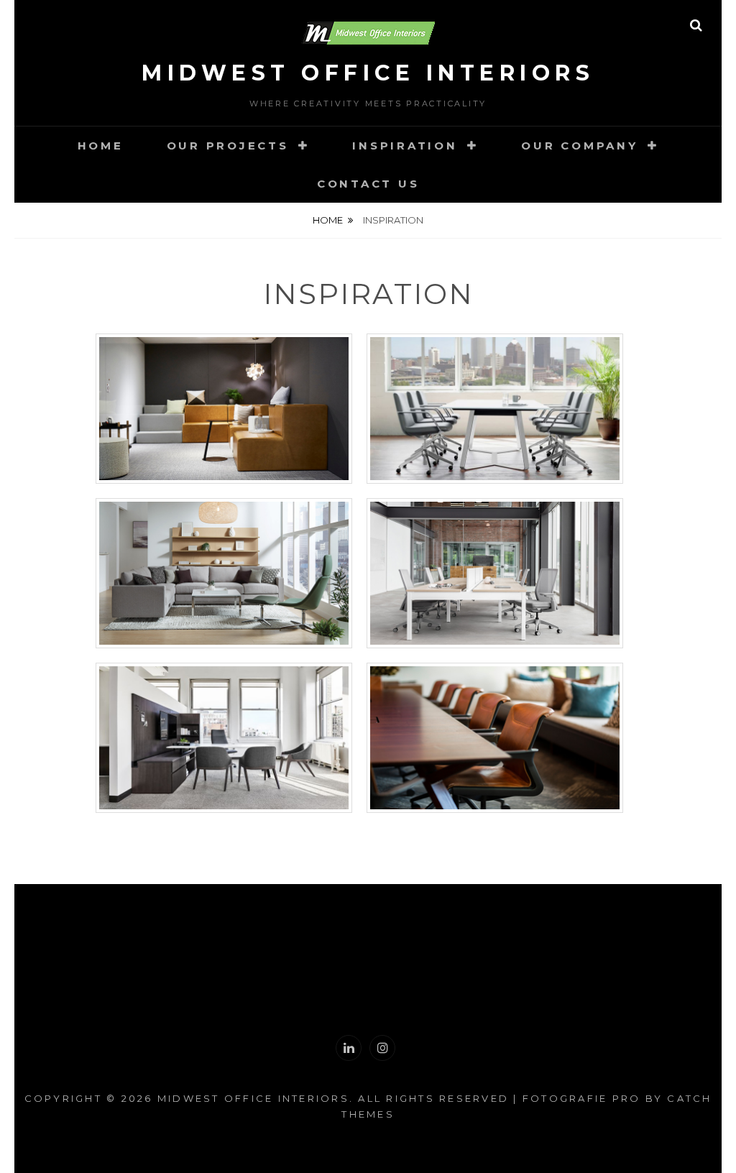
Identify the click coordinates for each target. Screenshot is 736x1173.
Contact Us (368, 183)
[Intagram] (382, 1048)
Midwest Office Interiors (368, 73)
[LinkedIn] (349, 1048)
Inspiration (404, 145)
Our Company (579, 145)
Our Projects (228, 145)
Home (101, 145)
